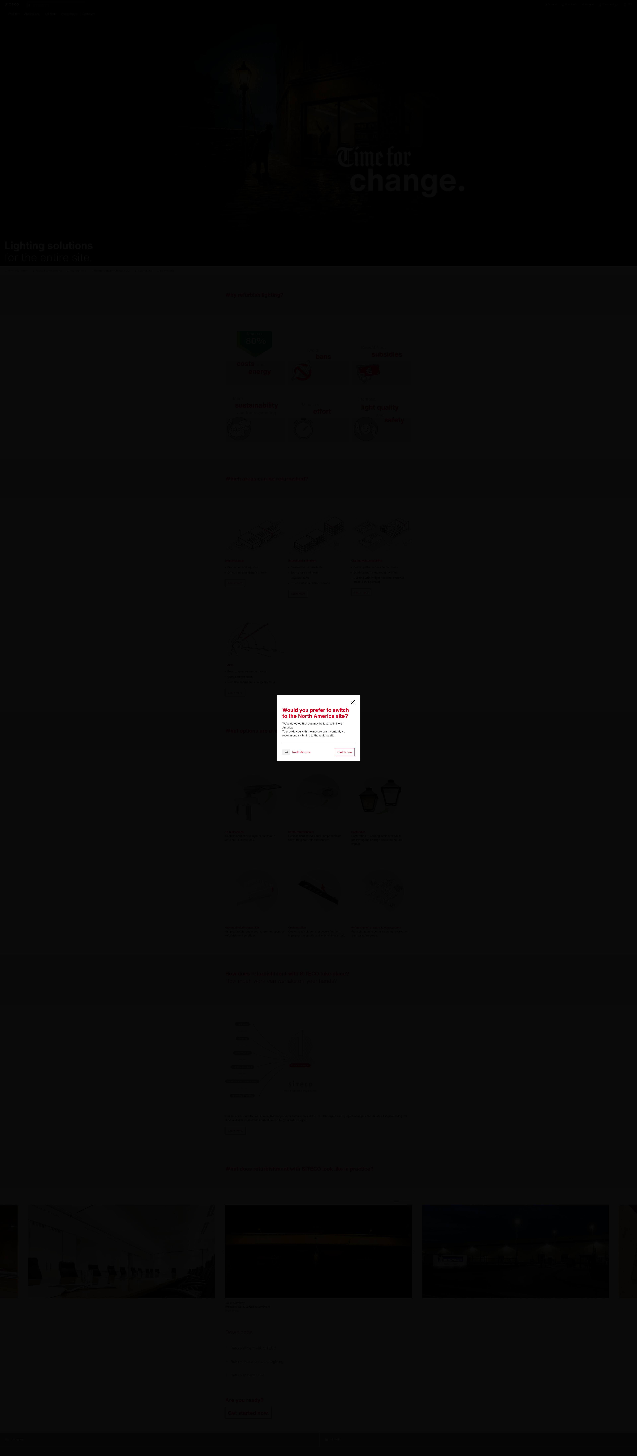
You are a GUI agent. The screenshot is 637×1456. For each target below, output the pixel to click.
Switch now (344, 752)
